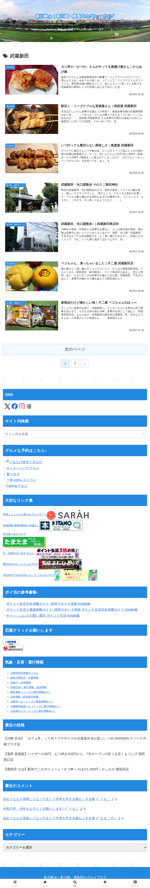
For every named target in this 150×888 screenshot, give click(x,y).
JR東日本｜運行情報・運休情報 (28, 687)
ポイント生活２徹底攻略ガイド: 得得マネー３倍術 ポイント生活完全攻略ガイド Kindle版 (72, 609)
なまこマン (108, 818)
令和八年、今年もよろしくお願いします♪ (33, 809)
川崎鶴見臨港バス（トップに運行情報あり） (35, 706)
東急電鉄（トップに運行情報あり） (30, 692)
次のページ (75, 349)
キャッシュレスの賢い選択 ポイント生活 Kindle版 (43, 615)
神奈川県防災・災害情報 (24, 677)
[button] (143, 434)
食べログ (13, 474)
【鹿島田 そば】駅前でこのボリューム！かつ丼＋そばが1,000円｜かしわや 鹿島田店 (66, 769)
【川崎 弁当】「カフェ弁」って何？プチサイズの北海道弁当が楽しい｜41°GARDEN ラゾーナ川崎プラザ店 (75, 741)
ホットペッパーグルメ (22, 468)
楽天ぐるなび (32, 462)
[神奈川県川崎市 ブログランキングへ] (13, 647)
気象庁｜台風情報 (20, 682)
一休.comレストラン (21, 480)
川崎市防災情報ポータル (24, 673)
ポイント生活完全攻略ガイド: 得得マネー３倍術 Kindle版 (48, 604)
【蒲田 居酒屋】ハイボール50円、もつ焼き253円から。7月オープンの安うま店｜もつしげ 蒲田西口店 (74, 757)
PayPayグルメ (17, 486)
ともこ (105, 799)
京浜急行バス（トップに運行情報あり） (33, 711)
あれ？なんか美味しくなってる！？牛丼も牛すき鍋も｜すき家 (49, 799)
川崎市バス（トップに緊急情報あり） (32, 701)
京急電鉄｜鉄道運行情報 (24, 696)
